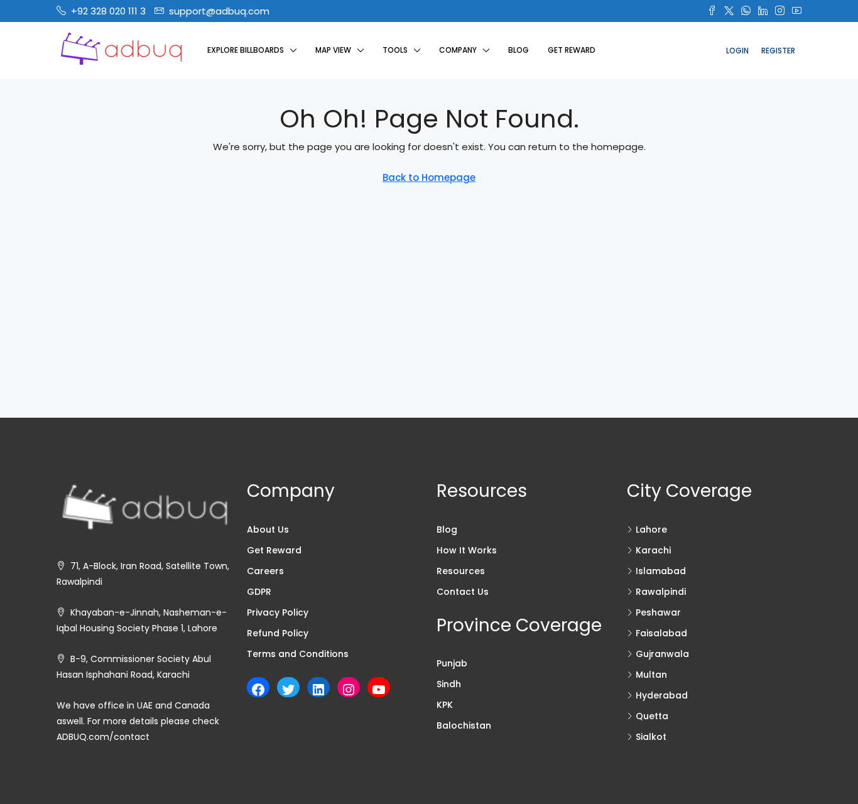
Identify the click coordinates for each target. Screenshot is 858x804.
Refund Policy (277, 633)
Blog (518, 50)
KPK (445, 704)
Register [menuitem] (778, 50)
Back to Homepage (429, 177)
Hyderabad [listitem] (662, 695)
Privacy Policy (277, 612)
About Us (268, 529)
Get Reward (571, 50)
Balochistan (464, 725)
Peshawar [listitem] (658, 612)
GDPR (259, 591)
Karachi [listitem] (653, 550)
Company (458, 50)
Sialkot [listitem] (651, 737)
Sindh (449, 684)
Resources (461, 571)
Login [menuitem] (737, 50)
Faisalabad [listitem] (661, 633)
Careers (265, 571)
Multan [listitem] (651, 674)
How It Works (467, 550)
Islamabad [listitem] (661, 571)
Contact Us (463, 591)
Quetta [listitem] (652, 716)
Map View (333, 50)
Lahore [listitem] (651, 529)
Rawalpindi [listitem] (661, 591)
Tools (395, 50)
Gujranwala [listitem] (662, 654)
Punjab (452, 663)
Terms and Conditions (298, 654)
